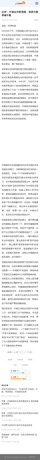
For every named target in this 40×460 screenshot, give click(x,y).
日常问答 (31, 457)
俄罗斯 (10, 360)
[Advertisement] (20, 142)
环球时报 (25, 365)
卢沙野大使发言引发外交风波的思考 (16, 425)
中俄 (15, 365)
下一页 (29, 352)
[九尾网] (20, 3)
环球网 (30, 360)
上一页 (15, 352)
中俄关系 (20, 360)
